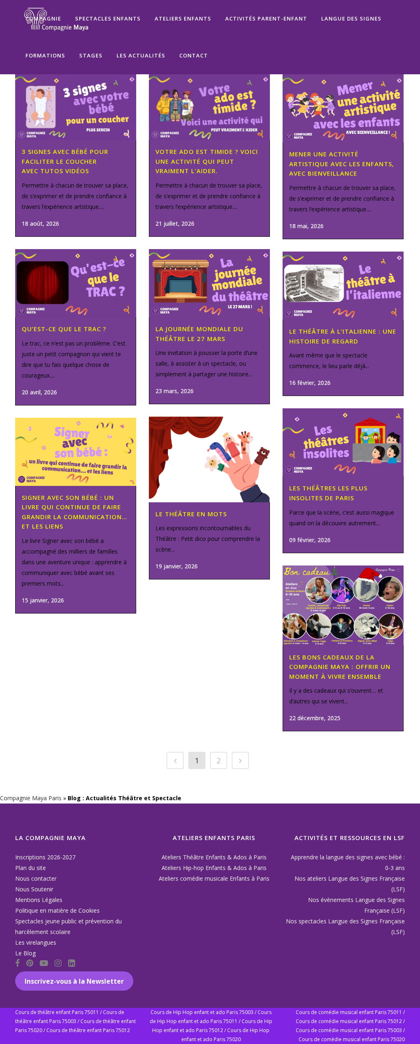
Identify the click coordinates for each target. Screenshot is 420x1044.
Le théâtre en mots (191, 514)
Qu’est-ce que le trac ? (64, 329)
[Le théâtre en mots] (209, 459)
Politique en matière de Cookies (57, 910)
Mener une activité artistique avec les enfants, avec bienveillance (341, 163)
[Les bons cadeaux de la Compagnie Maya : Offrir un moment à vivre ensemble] (343, 606)
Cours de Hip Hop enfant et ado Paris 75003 (202, 1012)
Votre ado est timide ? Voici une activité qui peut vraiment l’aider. (206, 161)
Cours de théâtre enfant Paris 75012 (88, 1030)
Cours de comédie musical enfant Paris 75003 (349, 1030)
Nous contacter (36, 878)
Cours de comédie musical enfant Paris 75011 (349, 1012)
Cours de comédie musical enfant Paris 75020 (352, 1039)
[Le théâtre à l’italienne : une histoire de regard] (343, 286)
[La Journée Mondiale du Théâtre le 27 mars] (209, 283)
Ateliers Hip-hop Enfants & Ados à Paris (214, 868)
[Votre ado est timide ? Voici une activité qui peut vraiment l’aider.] (209, 107)
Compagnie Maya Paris (31, 798)
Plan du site (30, 868)
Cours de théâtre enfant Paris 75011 (57, 1012)
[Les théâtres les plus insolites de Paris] (343, 442)
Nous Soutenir (34, 889)
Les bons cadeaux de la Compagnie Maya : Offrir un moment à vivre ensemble (339, 666)
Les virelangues (35, 942)
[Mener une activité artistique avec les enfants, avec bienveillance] (343, 108)
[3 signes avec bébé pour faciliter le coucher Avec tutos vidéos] (75, 107)
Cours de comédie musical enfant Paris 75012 (349, 1021)
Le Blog (25, 953)
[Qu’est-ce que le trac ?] (75, 283)
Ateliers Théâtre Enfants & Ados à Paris (214, 857)
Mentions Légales (38, 900)
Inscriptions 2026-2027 (45, 857)
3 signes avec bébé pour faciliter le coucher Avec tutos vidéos (65, 161)
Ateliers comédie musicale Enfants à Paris (214, 878)
